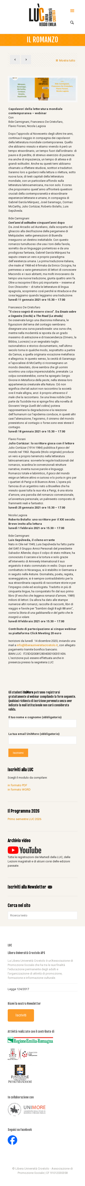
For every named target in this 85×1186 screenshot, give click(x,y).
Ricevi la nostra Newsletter (24, 1003)
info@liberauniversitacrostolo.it (37, 645)
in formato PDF (17, 785)
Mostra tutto (67, 60)
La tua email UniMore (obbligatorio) (34, 734)
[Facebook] (42, 1179)
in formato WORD (19, 789)
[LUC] (42, 14)
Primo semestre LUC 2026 (24, 819)
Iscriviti (20, 1015)
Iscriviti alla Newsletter (27, 886)
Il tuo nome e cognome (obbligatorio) (35, 717)
